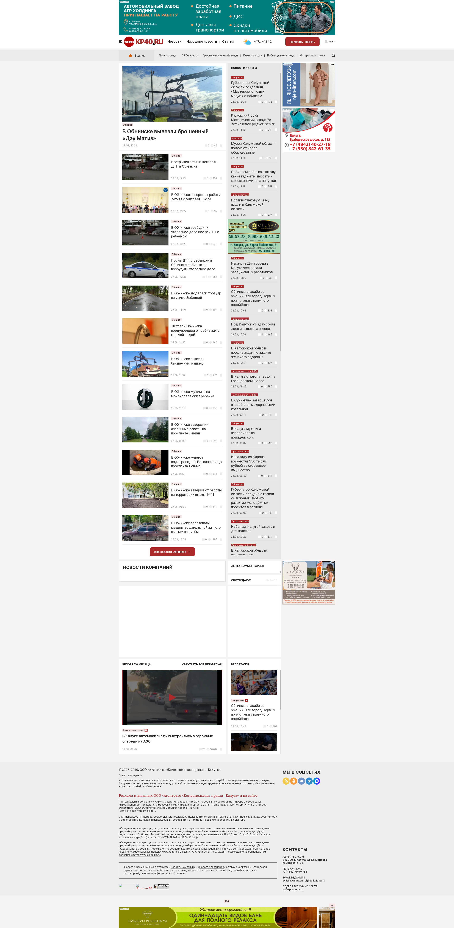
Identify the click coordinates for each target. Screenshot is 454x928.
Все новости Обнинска (170, 552)
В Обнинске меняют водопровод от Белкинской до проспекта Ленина (196, 461)
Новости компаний (147, 567)
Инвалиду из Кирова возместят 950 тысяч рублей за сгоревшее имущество (248, 463)
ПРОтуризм (190, 55)
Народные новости (202, 41)
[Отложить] (221, 145)
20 (203, 749)
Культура (237, 138)
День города (167, 55)
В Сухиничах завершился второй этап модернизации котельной (253, 404)
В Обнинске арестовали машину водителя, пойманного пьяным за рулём (196, 527)
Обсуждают (241, 580)
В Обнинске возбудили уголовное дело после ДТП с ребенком (195, 232)
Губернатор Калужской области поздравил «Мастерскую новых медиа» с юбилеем (250, 89)
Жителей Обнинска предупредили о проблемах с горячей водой (195, 330)
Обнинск (127, 124)
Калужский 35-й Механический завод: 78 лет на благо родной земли (253, 119)
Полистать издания (130, 775)
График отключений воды (220, 55)
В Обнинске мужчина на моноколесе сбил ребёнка (192, 394)
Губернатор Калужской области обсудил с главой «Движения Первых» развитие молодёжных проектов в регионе (252, 498)
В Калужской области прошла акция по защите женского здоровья (251, 352)
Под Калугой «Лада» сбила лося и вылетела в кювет (253, 326)
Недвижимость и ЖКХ (244, 371)
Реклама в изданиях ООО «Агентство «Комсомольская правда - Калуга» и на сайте (188, 795)
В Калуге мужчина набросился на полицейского (246, 433)
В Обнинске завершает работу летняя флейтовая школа (195, 197)
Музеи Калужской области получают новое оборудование (253, 148)
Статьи (228, 41)
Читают (271, 580)
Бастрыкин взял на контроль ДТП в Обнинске (194, 164)
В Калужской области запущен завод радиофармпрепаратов (249, 554)
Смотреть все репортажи (202, 664)
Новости (174, 41)
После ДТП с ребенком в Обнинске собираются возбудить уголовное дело (193, 264)
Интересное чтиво (312, 55)
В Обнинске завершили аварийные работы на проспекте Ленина (190, 429)
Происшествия (240, 194)
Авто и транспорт (133, 730)
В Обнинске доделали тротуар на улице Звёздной (196, 295)
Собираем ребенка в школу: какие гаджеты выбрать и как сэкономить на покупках (254, 176)
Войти (332, 41)
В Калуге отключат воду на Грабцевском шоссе (253, 378)
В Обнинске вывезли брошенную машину (187, 361)
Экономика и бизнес (243, 545)
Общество (237, 77)
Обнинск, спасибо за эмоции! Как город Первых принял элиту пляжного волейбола (253, 298)
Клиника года (252, 55)
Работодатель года (280, 55)
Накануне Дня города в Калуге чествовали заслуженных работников (252, 267)
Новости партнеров (211, 866)
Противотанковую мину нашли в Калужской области (250, 204)
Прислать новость (302, 41)
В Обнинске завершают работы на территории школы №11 (196, 492)
